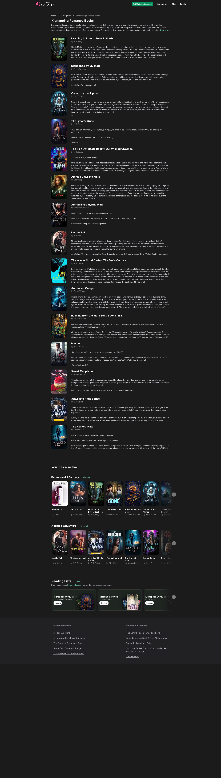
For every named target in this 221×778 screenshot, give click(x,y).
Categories (162, 4)
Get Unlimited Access (142, 4)
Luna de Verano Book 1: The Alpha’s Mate (146, 638)
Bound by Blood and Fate (138, 643)
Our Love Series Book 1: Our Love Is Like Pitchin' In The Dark (146, 650)
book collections (75, 585)
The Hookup (132, 656)
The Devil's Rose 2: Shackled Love (143, 633)
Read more (165, 30)
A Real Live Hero (61, 633)
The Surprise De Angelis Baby (68, 643)
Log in (183, 4)
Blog (174, 4)
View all (86, 477)
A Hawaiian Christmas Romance (69, 638)
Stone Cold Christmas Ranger (67, 648)
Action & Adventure (64, 525)
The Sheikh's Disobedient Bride (68, 653)
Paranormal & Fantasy (65, 477)
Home (53, 16)
